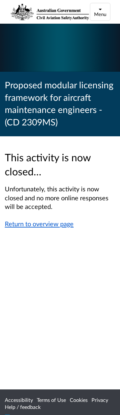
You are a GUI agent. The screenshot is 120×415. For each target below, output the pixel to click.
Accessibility (19, 400)
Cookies (79, 400)
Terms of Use (51, 400)
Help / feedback (23, 407)
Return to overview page (39, 223)
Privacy (100, 400)
